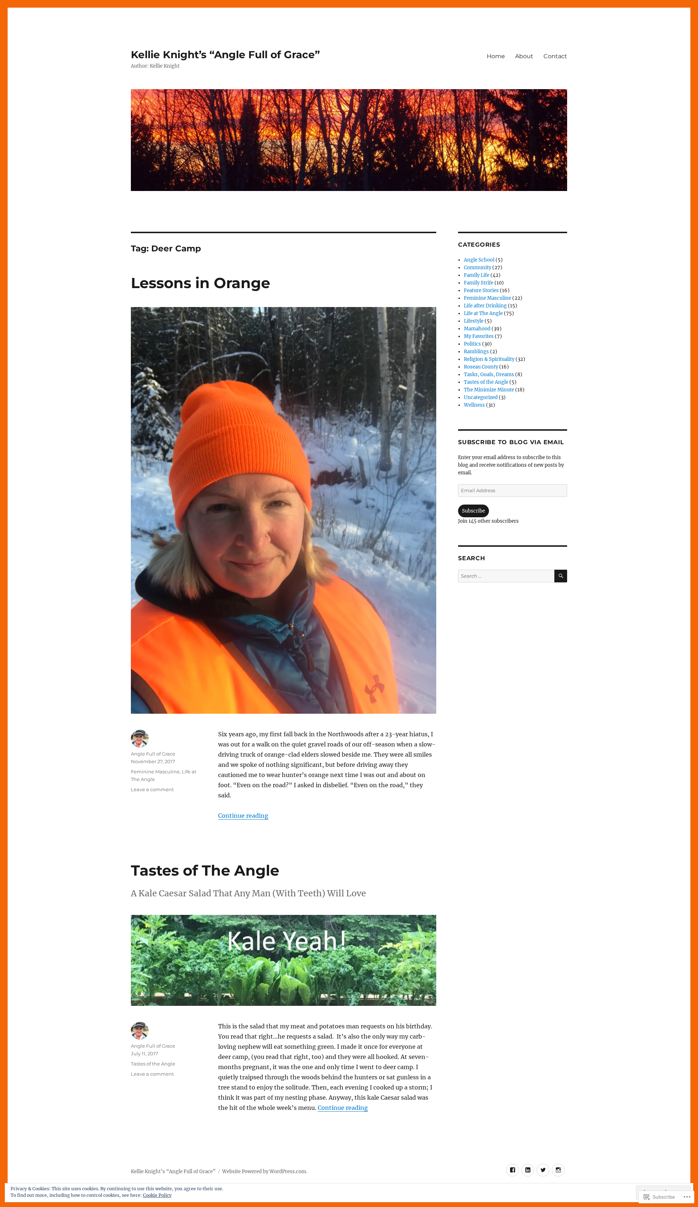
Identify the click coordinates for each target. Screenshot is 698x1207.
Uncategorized (481, 397)
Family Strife (478, 283)
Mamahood (477, 329)
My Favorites (479, 336)
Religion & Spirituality (489, 359)
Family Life (476, 275)
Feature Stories (481, 290)
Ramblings (476, 351)
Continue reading (243, 815)
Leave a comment (152, 789)
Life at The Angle (483, 313)
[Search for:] (506, 576)
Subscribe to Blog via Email (511, 442)
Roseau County (481, 367)
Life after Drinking (485, 306)
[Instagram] (558, 1170)
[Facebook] (512, 1170)
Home (496, 56)
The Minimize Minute (489, 390)
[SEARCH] (560, 576)
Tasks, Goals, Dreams (489, 374)
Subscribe (473, 511)
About (524, 56)
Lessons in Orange (200, 283)
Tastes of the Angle (153, 1064)
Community (477, 267)
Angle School (479, 260)
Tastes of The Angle (205, 870)
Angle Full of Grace (153, 754)
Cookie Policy (157, 1195)
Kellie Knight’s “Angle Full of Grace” (225, 54)
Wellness (474, 405)
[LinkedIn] (527, 1170)
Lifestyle (474, 321)
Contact (555, 56)
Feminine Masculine (155, 771)
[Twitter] (543, 1170)
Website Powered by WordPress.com (264, 1171)
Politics (472, 344)
